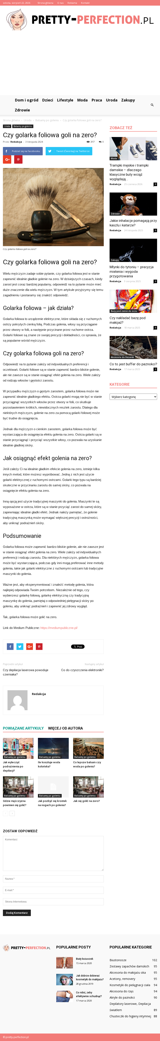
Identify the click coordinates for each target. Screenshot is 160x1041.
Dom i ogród (26, 100)
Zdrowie (22, 109)
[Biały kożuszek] (64, 962)
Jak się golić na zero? (86, 801)
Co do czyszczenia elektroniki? (82, 670)
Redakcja (16, 141)
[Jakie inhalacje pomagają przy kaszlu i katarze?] (133, 204)
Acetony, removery (122, 979)
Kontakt (85, 2)
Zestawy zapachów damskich (129, 966)
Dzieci (47, 100)
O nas (60, 2)
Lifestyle (65, 100)
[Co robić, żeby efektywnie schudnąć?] (64, 996)
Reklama (72, 2)
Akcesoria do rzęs (122, 991)
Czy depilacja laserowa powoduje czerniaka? (25, 672)
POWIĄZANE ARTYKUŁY (23, 728)
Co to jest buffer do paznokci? (133, 364)
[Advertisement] (80, 64)
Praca (96, 100)
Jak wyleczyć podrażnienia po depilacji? (13, 766)
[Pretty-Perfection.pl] (80, 19)
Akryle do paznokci (122, 997)
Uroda (112, 100)
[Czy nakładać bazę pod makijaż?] (133, 301)
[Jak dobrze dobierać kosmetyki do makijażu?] (64, 979)
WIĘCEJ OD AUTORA (65, 728)
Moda (82, 100)
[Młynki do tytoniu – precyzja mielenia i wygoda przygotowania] (133, 250)
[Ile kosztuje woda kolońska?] (53, 748)
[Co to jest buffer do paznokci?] (133, 347)
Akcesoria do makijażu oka (128, 972)
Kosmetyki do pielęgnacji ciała (130, 985)
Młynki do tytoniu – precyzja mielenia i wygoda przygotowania (132, 271)
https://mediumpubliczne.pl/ (59, 628)
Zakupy (128, 100)
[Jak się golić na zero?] (88, 786)
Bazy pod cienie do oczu (124, 311)
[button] (152, 105)
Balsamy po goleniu (23, 126)
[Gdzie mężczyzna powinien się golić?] (18, 786)
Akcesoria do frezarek (122, 357)
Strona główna (45, 2)
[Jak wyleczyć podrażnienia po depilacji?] (18, 748)
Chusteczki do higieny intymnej (130, 1016)
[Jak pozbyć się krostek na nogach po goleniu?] (53, 786)
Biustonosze (118, 960)
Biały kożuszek (84, 958)
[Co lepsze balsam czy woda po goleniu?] (88, 748)
